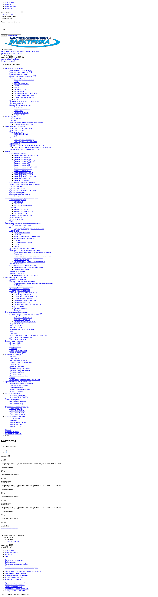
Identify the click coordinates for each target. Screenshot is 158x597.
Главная (8, 430)
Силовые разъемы (16, 103)
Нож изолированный (17, 366)
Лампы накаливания (17, 192)
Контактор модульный (22, 320)
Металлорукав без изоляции (24, 140)
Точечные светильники (18, 271)
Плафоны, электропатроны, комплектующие (25, 250)
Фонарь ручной (15, 426)
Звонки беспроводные (17, 401)
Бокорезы (12, 356)
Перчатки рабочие (16, 391)
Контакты (8, 8)
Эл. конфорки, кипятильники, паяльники (24, 380)
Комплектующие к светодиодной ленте (28, 267)
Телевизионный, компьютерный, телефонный (26, 122)
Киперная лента (15, 347)
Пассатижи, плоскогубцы (18, 376)
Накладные (18, 204)
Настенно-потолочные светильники (27, 236)
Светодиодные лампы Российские (22, 182)
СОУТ (7, 556)
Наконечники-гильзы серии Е (25, 95)
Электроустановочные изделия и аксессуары (21, 198)
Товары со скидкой (8, 61)
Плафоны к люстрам (21, 260)
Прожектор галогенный (22, 294)
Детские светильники (22, 233)
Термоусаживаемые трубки (24, 97)
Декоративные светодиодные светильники (25, 227)
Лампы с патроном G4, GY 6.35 (25, 167)
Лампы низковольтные (22, 178)
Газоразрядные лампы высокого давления (24, 184)
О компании (9, 3)
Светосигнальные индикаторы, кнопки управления (28, 335)
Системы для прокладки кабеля (16, 126)
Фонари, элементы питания (15, 416)
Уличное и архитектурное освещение (23, 293)
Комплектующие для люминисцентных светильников (33, 283)
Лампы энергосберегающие (19, 194)
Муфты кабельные (16, 324)
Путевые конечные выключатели (21, 329)
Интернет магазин (12, 432)
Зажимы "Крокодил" (21, 84)
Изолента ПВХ (15, 343)
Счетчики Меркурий (17, 395)
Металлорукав (14, 138)
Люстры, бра (14, 231)
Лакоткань (13, 349)
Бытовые (17, 196)
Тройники (13, 221)
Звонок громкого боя (17, 405)
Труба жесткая (14, 144)
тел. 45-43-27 (20, 51)
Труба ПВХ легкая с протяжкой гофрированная (26, 146)
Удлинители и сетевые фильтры (16, 407)
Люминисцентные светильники (21, 287)
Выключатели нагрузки (18, 74)
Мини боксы (18, 111)
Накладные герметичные (23, 205)
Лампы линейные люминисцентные (22, 190)
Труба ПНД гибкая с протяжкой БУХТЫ (24, 149)
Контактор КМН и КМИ (23, 318)
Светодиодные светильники (19, 291)
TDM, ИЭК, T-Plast (21, 134)
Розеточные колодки (17, 219)
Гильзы (16, 82)
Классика (17, 235)
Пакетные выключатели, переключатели (24, 101)
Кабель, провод (10, 116)
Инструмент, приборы (13, 354)
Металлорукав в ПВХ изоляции (25, 142)
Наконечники (19, 91)
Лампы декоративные (17, 188)
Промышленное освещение (19, 289)
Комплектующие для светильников (22, 281)
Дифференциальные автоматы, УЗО (22, 76)
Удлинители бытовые (17, 411)
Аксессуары (18, 107)
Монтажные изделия (17, 78)
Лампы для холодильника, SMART (26, 155)
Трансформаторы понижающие (20, 337)
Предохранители (15, 327)
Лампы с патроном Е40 (22, 180)
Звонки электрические (13, 399)
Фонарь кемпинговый (17, 422)
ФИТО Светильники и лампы (20, 225)
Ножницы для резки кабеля (19, 368)
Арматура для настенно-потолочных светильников (32, 252)
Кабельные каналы (16, 132)
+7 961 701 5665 (7, 14)
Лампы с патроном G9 (22, 165)
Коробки (12, 207)
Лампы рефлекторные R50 (23, 175)
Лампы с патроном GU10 (23, 163)
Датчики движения (21, 308)
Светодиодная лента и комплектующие (23, 265)
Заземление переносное (18, 360)
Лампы (7, 151)
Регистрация (12, 35)
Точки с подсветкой (16, 273)
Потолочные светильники (23, 242)
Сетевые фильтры (15, 409)
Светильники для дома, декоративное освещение (23, 223)
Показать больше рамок (9, 528)
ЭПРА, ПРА (18, 285)
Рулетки (12, 378)
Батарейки (13, 420)
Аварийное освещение (17, 279)
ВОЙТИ (4, 35)
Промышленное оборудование (16, 312)
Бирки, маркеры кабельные (24, 80)
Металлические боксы (22, 109)
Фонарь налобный (16, 424)
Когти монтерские (16, 387)
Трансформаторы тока (17, 339)
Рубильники (13, 333)
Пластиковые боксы (21, 113)
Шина (16, 99)
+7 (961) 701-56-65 (32, 51)
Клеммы (17, 86)
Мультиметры (14, 364)
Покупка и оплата (11, 6)
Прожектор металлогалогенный (25, 296)
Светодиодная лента (21, 269)
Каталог (8, 4)
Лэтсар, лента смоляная (18, 351)
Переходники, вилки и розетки (20, 215)
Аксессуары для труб (17, 130)
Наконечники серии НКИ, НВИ (25, 93)
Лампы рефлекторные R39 (23, 173)
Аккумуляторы (14, 418)
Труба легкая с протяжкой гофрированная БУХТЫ (32, 147)
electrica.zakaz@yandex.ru (10, 59)
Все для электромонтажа (14, 68)
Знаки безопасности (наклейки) (21, 383)
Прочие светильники (17, 264)
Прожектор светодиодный (23, 298)
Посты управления (16, 325)
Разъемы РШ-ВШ (15, 217)
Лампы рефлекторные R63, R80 (25, 176)
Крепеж (16, 87)
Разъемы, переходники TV (23, 124)
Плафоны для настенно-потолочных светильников (32, 256)
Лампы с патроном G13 (22, 171)
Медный (12, 120)
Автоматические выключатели (20, 70)
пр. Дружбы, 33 (6, 53)
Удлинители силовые (17, 414)
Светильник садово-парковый (25, 300)
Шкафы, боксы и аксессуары (20, 105)
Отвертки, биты (15, 374)
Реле (11, 331)
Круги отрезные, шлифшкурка (20, 362)
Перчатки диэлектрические (19, 389)
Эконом (16, 246)
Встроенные (18, 202)
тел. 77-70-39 (17, 53)
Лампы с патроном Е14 (22, 159)
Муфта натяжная (20, 89)
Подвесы (17, 240)
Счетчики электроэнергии (15, 393)
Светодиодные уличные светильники (27, 304)
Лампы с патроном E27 (22, 157)
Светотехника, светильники (15, 277)
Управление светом (16, 306)
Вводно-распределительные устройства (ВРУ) (26, 314)
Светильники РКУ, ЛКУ (22, 302)
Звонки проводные (16, 403)
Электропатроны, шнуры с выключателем (29, 262)
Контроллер (18, 254)
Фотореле (17, 310)
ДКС (15, 136)
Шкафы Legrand (19, 115)
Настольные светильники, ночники (22, 248)
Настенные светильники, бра (24, 238)
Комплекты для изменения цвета (26, 275)
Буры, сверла (14, 358)
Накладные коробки (21, 213)
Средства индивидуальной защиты (18, 382)
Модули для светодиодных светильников (29, 229)
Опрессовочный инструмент (20, 370)
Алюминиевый (15, 118)
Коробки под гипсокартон (23, 211)
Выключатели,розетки (17, 200)
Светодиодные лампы (17, 153)
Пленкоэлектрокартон (17, 353)
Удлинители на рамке (17, 413)
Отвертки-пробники (16, 372)
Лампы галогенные (16, 186)
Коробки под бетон (21, 209)
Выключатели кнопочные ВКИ (20, 72)
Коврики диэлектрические (19, 385)
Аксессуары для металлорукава (20, 128)
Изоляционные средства (14, 341)
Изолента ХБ (14, 345)
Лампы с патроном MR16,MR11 (25, 161)
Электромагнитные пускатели (25, 322)
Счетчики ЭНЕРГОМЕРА (18, 397)
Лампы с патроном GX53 (23, 169)
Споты (16, 244)
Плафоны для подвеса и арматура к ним (28, 258)
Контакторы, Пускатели (18, 316)
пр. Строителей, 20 (8, 51)
